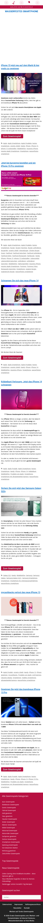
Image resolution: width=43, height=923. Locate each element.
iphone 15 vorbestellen (8, 149)
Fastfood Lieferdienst (34, 253)
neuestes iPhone (32, 149)
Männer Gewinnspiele (9, 825)
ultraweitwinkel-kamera (9, 680)
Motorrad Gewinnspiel (9, 831)
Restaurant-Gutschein (8, 269)
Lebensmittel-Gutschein (9, 261)
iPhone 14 (34, 367)
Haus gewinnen (7, 816)
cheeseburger (23, 250)
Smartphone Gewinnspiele (11, 842)
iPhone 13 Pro (33, 779)
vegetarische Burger (8, 272)
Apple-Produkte (26, 143)
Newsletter (17, 908)
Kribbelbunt (32, 471)
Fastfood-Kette (6, 256)
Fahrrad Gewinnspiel (9, 810)
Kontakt (27, 908)
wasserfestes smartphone (24, 272)
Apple (5, 143)
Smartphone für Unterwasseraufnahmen (24, 581)
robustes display (6, 678)
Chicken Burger (34, 250)
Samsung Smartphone (29, 578)
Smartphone (24, 151)
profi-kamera (36, 675)
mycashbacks (12, 675)
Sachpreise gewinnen (9, 836)
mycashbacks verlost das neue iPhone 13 (20, 592)
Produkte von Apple (17, 474)
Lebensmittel (34, 258)
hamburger (31, 256)
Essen (3, 253)
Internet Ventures (28, 918)
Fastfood (9, 253)
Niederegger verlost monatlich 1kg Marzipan (17, 884)
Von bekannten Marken (10, 848)
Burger (12, 248)
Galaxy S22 (7, 575)
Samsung (29, 575)
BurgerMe (4, 250)
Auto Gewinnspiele (8, 802)
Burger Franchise (21, 248)
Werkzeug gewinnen (9, 851)
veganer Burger (31, 269)
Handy (23, 146)
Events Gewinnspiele (9, 808)
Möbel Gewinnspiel (8, 828)
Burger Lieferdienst (34, 248)
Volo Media (30, 921)
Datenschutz (7, 904)
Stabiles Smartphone (29, 678)
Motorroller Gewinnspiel (10, 833)
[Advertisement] (21, 39)
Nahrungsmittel (23, 264)
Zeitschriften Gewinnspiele (11, 854)
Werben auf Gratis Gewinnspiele (21, 911)
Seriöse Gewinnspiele (9, 839)
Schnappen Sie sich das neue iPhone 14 (19, 280)
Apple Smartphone (14, 143)
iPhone (28, 146)
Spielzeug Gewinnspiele (10, 845)
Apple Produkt (12, 469)
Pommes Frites (32, 266)
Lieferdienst (22, 261)
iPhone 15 (34, 146)
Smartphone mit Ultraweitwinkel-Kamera (14, 477)
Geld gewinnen (7, 813)
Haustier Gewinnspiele (9, 819)
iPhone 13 (32, 672)
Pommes (23, 266)
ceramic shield (15, 146)
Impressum (18, 904)
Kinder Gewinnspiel (8, 822)
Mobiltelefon (21, 149)
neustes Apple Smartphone (10, 151)
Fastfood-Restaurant (19, 256)
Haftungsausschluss (33, 904)
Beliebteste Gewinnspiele (10, 805)
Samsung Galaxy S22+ (13, 578)
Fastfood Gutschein (19, 253)
